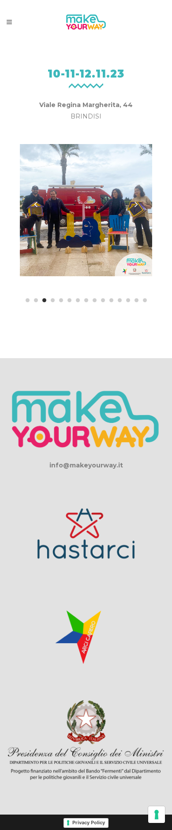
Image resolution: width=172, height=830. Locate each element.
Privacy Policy (88, 822)
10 (103, 300)
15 (145, 300)
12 (120, 300)
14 (136, 300)
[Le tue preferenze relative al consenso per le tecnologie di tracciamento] (156, 814)
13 (128, 300)
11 (111, 300)
